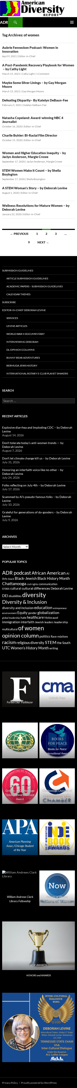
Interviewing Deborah (22, 341)
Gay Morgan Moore (33, 91)
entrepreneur (60, 608)
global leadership (11, 617)
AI (67, 573)
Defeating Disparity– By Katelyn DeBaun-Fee (35, 100)
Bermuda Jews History (21, 365)
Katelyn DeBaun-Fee (34, 105)
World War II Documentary (25, 333)
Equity (22, 613)
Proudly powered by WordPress (39, 1082)
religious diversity (30, 642)
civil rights (32, 584)
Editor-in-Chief (26, 56)
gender (32, 613)
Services (12, 318)
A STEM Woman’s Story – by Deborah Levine (34, 188)
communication (48, 584)
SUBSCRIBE (9, 302)
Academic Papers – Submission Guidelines (34, 286)
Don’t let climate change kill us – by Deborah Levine (36, 458)
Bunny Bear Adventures (23, 357)
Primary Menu (72, 22)
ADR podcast (16, 572)
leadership (61, 622)
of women (31, 628)
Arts (4, 578)
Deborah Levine (62, 588)
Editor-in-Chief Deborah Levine (24, 310)
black (11, 578)
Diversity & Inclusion (24, 602)
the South (63, 643)
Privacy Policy (10, 1082)
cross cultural (11, 588)
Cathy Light (28, 73)
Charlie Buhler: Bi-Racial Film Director (29, 135)
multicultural (10, 629)
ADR (4, 22)
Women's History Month (30, 648)
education (43, 607)
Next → (43, 242)
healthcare (35, 617)
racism (9, 642)
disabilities (15, 596)
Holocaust (51, 617)
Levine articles (16, 326)
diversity (34, 594)
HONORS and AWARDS (38, 975)
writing (53, 648)
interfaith (27, 622)
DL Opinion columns (20, 349)
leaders (48, 622)
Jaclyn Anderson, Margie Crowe (44, 161)
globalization (48, 612)
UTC (6, 647)
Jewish (39, 622)
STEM (50, 642)
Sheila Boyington (36, 179)
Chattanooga (14, 583)
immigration (11, 622)
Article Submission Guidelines (27, 278)
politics (44, 636)
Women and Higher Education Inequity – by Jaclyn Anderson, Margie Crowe (34, 155)
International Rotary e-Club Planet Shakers (37, 373)
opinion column (20, 635)
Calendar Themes (18, 294)
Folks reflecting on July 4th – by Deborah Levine (33, 485)
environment (9, 613)
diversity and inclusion (18, 608)
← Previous (19, 233)
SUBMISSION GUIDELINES (17, 270)
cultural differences (36, 588)
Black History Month (53, 578)
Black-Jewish (26, 578)
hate (23, 617)
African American (49, 573)
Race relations (59, 636)
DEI (5, 596)
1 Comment (42, 73)
